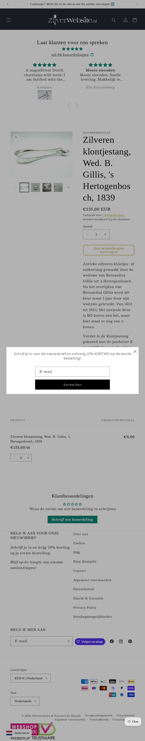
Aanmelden (72, 384)
